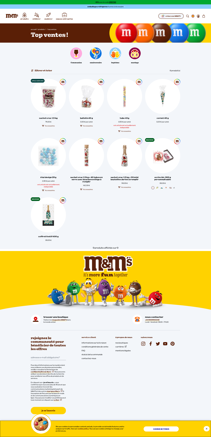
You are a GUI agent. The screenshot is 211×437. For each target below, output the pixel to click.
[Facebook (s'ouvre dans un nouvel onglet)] (150, 343)
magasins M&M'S (59, 320)
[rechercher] (187, 16)
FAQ (83, 350)
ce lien (56, 400)
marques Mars (53, 391)
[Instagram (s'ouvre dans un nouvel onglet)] (143, 343)
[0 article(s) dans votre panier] (203, 16)
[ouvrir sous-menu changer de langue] (192, 16)
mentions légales (123, 350)
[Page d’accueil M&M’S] (12, 16)
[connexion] (198, 16)
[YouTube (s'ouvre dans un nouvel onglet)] (165, 343)
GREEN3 (112, 2)
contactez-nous (89, 358)
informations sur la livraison (94, 343)
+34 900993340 (152, 320)
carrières (119, 347)
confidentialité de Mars (41, 372)
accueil (33, 29)
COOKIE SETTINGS (161, 429)
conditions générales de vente (95, 347)
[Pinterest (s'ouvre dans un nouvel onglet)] (172, 343)
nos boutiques (121, 343)
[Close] (207, 428)
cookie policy (83, 429)
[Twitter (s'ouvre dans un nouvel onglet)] (157, 343)
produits (41, 29)
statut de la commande (92, 354)
